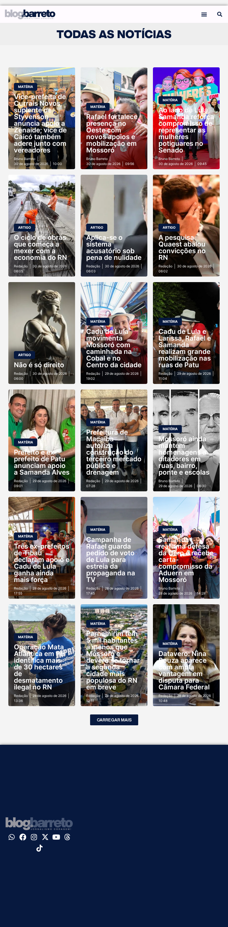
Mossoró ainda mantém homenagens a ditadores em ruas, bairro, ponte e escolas (183, 455)
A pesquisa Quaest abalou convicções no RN (182, 247)
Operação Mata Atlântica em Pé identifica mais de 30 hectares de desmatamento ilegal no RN (39, 667)
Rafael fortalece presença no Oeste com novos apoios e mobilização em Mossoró (112, 133)
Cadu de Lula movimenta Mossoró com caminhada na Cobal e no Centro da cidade (114, 348)
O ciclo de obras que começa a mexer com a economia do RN (40, 247)
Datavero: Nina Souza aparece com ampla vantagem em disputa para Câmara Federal (184, 670)
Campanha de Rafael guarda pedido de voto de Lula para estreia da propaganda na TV (110, 560)
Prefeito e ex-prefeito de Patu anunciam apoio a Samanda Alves (42, 462)
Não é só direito (39, 365)
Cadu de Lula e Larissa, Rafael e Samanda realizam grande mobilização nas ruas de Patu (184, 348)
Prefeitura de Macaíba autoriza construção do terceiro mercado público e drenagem (114, 452)
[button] (204, 14)
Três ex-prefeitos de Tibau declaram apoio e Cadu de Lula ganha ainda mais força (42, 563)
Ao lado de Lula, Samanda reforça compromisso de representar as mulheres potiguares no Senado (186, 130)
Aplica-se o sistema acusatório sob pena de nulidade (114, 247)
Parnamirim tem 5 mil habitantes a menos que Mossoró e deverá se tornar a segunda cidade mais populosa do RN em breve (113, 660)
